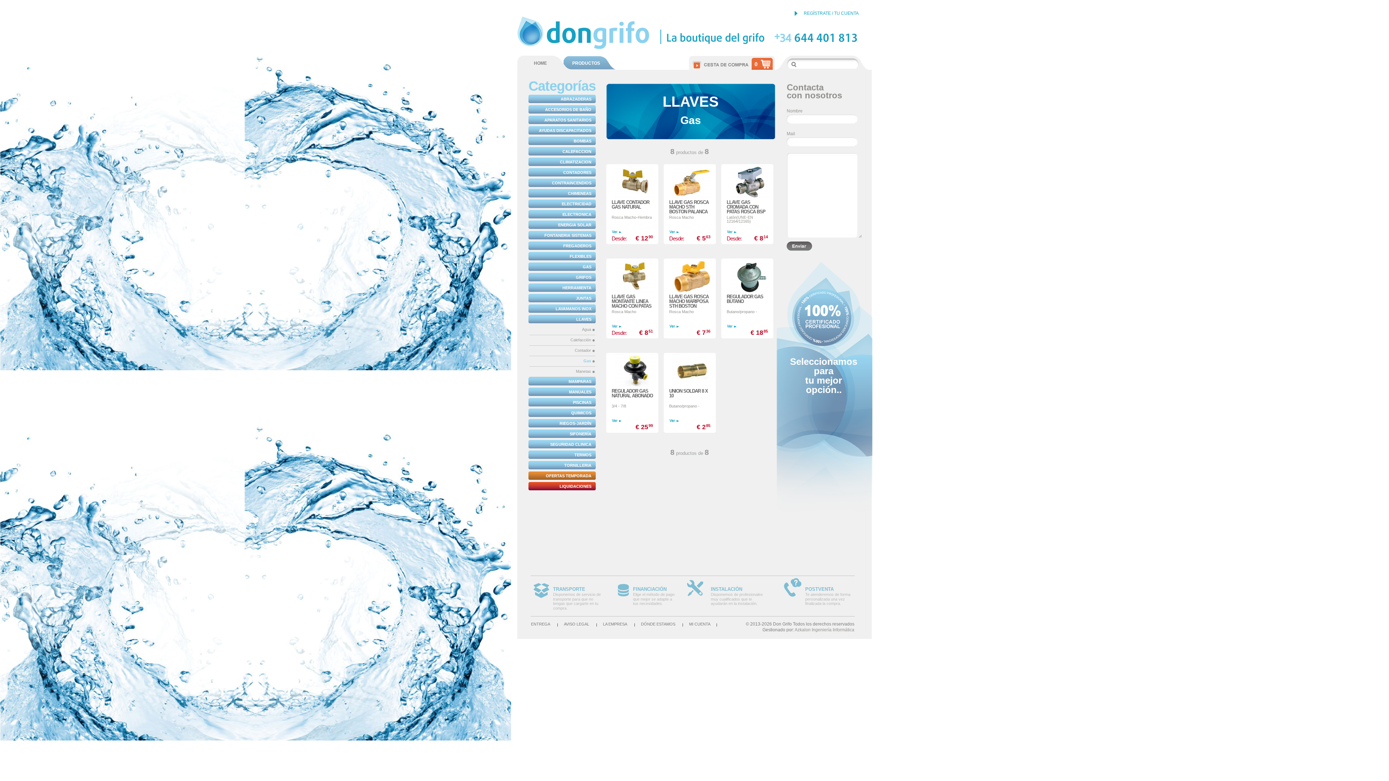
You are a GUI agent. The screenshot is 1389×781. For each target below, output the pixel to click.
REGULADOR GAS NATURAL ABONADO (632, 393)
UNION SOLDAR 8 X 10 (688, 393)
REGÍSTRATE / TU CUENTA (831, 13)
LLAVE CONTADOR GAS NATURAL (630, 205)
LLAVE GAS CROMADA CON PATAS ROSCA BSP (746, 207)
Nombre (795, 111)
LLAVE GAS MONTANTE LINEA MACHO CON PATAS (631, 301)
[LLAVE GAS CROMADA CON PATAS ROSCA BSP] (747, 178)
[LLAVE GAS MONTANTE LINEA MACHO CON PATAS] (632, 272)
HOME (540, 63)
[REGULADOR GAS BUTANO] (747, 272)
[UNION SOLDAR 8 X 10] (690, 366)
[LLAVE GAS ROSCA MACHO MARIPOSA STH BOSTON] (690, 272)
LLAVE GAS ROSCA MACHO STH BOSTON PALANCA (689, 207)
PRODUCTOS (586, 63)
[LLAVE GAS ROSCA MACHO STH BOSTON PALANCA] (690, 178)
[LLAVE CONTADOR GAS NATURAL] (632, 178)
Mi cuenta (699, 624)
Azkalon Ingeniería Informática (824, 629)
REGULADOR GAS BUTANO (745, 299)
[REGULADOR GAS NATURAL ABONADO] (632, 366)
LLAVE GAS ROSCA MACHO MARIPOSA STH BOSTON (689, 301)
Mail (791, 133)
